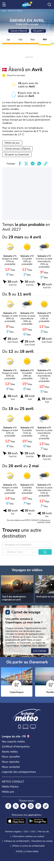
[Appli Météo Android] (38, 821)
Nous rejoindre (11, 762)
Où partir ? (38, 30)
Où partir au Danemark (17, 154)
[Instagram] (31, 806)
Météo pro (8, 792)
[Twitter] (16, 806)
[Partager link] (46, 164)
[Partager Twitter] (26, 164)
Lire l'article (39, 650)
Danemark (11, 11)
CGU (26, 831)
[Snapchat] (23, 806)
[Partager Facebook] (20, 164)
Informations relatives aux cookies (28, 836)
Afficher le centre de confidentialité (28, 846)
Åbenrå (19, 11)
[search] (49, 4)
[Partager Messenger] (33, 164)
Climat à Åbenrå (18, 30)
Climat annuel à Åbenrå (17, 148)
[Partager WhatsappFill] (39, 164)
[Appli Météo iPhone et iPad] (16, 821)
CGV (33, 831)
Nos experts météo (13, 741)
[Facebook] (8, 806)
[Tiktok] (46, 806)
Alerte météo (10, 751)
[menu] (4, 4)
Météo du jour (12, 142)
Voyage (3, 11)
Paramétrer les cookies (42, 841)
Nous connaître (11, 756)
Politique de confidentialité (16, 841)
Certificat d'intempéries (16, 746)
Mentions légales (13, 831)
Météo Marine (10, 786)
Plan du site (43, 831)
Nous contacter (11, 767)
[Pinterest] (38, 806)
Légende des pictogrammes (19, 772)
